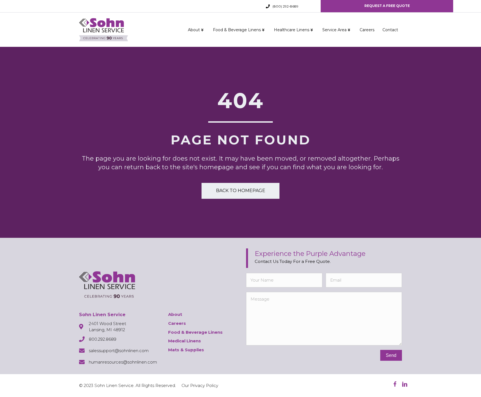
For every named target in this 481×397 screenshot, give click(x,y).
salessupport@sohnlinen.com (119, 350)
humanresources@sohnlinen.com (123, 362)
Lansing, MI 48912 (107, 329)
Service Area (334, 29)
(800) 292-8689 (285, 6)
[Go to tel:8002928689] (268, 6)
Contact (390, 29)
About (194, 29)
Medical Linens (184, 340)
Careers (367, 29)
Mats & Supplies (186, 349)
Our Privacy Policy (199, 385)
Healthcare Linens (291, 29)
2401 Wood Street (107, 323)
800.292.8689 (102, 339)
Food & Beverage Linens (237, 29)
